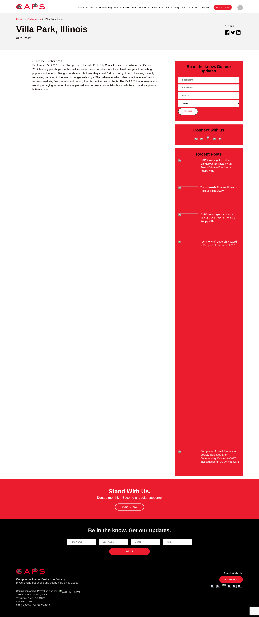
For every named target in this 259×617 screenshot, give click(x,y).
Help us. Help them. (108, 7)
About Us (155, 7)
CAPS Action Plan (85, 7)
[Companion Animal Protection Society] (30, 6)
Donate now (222, 7)
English (205, 7)
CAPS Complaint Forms (134, 7)
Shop (184, 7)
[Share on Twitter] (233, 32)
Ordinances (34, 19)
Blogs (177, 7)
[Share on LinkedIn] (238, 32)
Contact (193, 7)
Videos (169, 7)
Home (19, 19)
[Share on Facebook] (227, 32)
